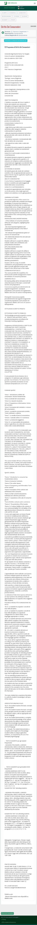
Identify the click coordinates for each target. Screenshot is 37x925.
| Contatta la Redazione (8, 922)
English (21, 6)
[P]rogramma (7, 16)
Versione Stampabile (8, 913)
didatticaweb (9, 7)
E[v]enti (5, 20)
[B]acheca (23, 13)
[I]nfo (5, 13)
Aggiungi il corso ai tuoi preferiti (15, 40)
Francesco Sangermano (20, 31)
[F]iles (13, 20)
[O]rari (17, 16)
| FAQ (3, 919)
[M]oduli (13, 13)
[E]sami (25, 16)
